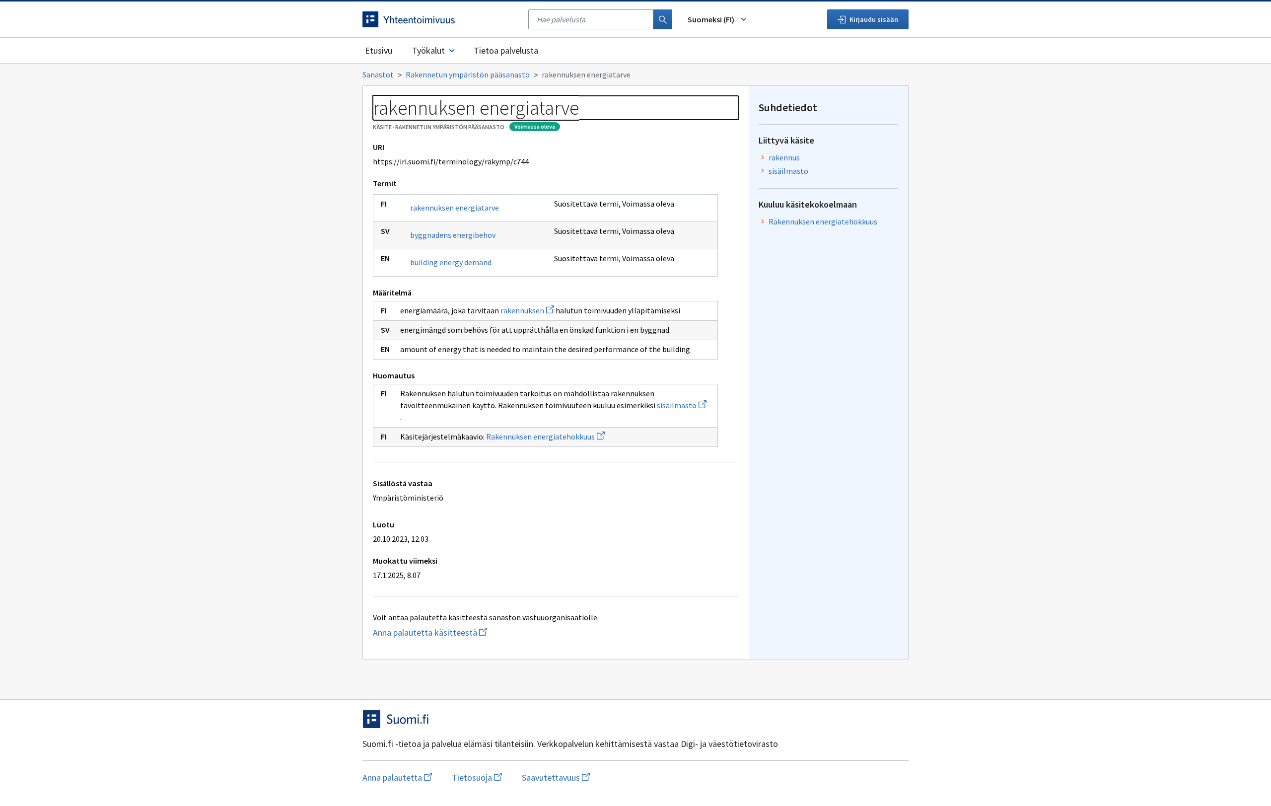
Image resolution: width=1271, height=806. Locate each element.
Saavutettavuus (556, 777)
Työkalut (428, 50)
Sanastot (378, 74)
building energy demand (451, 262)
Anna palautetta (397, 777)
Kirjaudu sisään (873, 19)
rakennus (784, 157)
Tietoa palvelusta (506, 50)
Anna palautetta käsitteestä (476, 632)
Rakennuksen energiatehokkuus (545, 436)
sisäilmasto (681, 405)
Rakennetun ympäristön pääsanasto (468, 74)
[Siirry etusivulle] (440, 19)
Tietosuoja (477, 777)
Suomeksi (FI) (711, 19)
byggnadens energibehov (452, 235)
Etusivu (378, 50)
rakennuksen (527, 310)
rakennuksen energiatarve (454, 208)
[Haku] (662, 19)
